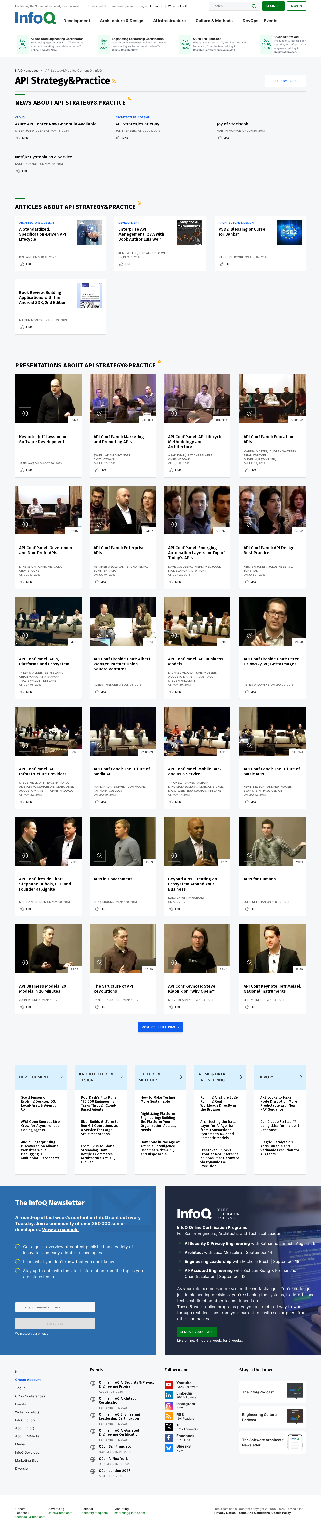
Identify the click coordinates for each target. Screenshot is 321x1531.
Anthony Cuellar (108, 790)
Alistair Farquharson (36, 786)
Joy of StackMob (232, 124)
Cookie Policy (281, 1513)
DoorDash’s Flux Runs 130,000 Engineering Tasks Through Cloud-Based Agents (99, 1103)
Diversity (22, 1468)
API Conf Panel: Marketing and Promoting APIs (119, 439)
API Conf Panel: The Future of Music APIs (272, 771)
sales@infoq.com (60, 1513)
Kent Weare (127, 253)
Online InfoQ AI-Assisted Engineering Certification (119, 1433)
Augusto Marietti (182, 676)
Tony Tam (251, 570)
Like (25, 137)
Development (76, 20)
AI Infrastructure (169, 20)
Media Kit (22, 1444)
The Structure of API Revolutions (113, 989)
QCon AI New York (113, 1459)
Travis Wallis (30, 680)
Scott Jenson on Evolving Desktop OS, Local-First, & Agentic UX (38, 1103)
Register (273, 6)
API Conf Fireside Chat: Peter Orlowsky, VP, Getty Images (271, 661)
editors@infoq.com (95, 1513)
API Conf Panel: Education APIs (268, 439)
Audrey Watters (283, 451)
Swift (98, 455)
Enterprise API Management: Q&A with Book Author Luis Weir (141, 234)
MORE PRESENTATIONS (159, 1027)
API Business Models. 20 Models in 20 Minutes (42, 989)
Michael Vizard (180, 672)
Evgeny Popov (58, 782)
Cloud (20, 117)
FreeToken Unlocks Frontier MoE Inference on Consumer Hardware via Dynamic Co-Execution (219, 1158)
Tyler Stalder (30, 672)
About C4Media (27, 1436)
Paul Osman (272, 790)
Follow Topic (285, 81)
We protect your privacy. (32, 1333)
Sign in (296, 6)
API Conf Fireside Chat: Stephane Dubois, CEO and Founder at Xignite (45, 884)
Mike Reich (27, 566)
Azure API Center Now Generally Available (56, 124)
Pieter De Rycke (231, 257)
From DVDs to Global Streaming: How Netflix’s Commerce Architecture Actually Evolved (98, 1154)
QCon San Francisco (115, 1447)
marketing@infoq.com (129, 1513)
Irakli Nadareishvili (109, 786)
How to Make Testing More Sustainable (158, 1099)
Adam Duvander (118, 455)
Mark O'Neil (65, 786)
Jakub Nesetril (280, 566)
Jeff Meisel (252, 1000)
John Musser (205, 672)
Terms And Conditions (253, 1513)
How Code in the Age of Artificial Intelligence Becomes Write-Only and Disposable (160, 1148)
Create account (28, 1380)
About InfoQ (24, 1428)
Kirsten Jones (255, 566)
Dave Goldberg (180, 566)
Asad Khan (176, 455)
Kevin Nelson (254, 786)
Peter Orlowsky (257, 684)
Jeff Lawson (29, 463)
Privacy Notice (225, 1513)
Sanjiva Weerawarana (186, 898)
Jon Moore (136, 786)
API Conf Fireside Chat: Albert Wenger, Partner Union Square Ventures (122, 664)
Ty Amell (175, 782)
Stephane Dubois (32, 902)
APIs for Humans (260, 879)
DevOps (250, 20)
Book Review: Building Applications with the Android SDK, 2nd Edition (43, 297)
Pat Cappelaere (200, 455)
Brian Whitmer (255, 455)
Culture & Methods (214, 20)
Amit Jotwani (104, 459)
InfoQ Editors (25, 1420)
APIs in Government (113, 879)
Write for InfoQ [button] (177, 6)
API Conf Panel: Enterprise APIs (119, 550)
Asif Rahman (49, 676)
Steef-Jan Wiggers (30, 130)
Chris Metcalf (49, 566)
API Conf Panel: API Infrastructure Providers (43, 771)
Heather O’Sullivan (109, 566)
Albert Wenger (106, 684)
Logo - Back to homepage (35, 18)
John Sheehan (255, 902)
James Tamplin (196, 782)
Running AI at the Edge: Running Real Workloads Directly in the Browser (219, 1103)
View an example (60, 1229)
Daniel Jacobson (107, 1000)
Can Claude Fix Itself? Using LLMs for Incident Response (279, 1126)
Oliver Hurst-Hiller (259, 459)
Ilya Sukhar (196, 790)
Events (270, 20)
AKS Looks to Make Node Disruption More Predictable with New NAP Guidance (278, 1103)
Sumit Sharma (105, 570)
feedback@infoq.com (30, 1517)
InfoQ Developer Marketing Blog (28, 1456)
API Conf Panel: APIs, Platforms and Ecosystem (44, 661)
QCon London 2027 (114, 1471)
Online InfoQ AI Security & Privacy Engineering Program (126, 1385)
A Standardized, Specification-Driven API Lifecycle (42, 234)
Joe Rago (206, 676)
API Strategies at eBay (137, 124)
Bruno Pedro (137, 566)
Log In (20, 1388)
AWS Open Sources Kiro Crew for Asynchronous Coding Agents (40, 1126)
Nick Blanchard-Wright (187, 570)
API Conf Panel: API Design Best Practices (269, 550)
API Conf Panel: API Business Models (195, 661)
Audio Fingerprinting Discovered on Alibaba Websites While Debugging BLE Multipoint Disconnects (40, 1150)
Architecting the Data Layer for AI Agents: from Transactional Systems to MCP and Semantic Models (218, 1130)
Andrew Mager (279, 786)
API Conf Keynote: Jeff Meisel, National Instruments (272, 989)
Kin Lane (25, 257)
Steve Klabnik (179, 1000)
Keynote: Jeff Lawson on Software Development (42, 439)
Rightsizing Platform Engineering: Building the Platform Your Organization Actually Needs (158, 1122)
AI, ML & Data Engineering (212, 1077)
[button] (55, 1323)
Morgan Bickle (211, 786)
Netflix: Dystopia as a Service (43, 157)
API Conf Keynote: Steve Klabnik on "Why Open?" (191, 989)
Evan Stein (252, 790)
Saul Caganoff (27, 164)
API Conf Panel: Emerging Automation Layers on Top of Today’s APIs (196, 552)
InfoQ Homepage (27, 70)
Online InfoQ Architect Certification (117, 1401)
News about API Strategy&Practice (70, 102)
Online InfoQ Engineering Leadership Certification (119, 1417)
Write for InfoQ (27, 1412)
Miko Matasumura (182, 786)
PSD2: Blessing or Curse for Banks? (242, 232)
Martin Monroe (229, 130)
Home (19, 1371)
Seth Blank (53, 672)
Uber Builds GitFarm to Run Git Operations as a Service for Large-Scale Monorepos (100, 1128)
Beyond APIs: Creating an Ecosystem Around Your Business (192, 884)
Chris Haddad (179, 459)
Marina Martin (255, 451)
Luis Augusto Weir (153, 253)
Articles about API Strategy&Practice (75, 206)
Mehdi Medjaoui (207, 566)
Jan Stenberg (126, 130)
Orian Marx (28, 676)
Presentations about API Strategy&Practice (85, 365)
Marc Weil (176, 790)
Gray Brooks (29, 570)
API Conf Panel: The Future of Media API (122, 771)
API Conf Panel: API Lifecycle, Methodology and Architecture (196, 441)
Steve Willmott (31, 782)
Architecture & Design (121, 20)
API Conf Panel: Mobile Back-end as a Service (195, 771)
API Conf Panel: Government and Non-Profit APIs (46, 550)
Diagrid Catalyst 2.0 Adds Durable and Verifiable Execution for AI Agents (279, 1148)
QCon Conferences (30, 1396)
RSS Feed (114, 81)
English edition (149, 6)
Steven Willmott (182, 680)
